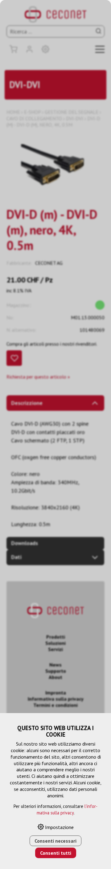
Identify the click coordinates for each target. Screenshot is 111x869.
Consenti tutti (55, 853)
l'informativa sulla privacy (67, 809)
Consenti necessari (55, 841)
